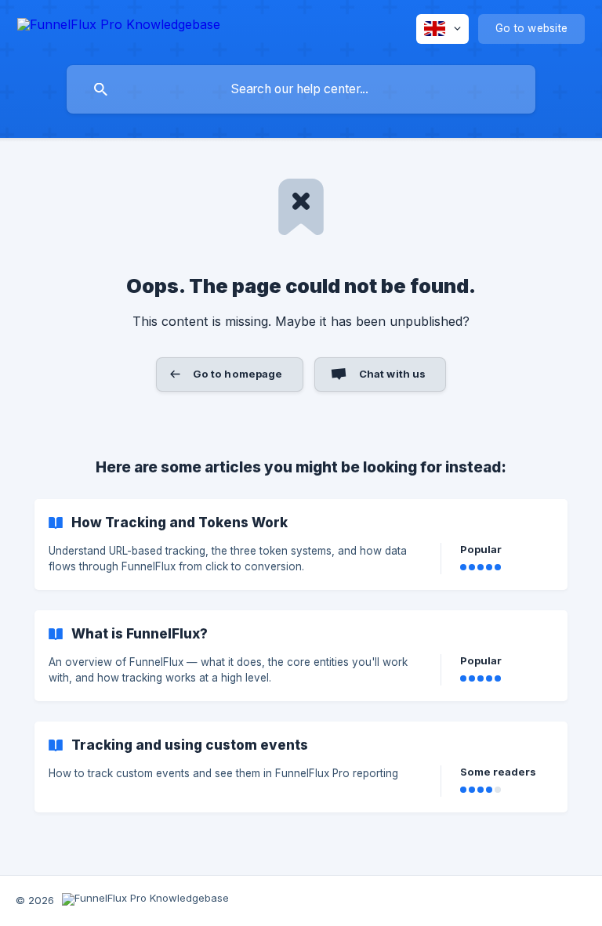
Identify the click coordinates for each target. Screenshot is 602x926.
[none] (118, 27)
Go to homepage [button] (238, 373)
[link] (301, 544)
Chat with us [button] (392, 373)
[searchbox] (301, 89)
